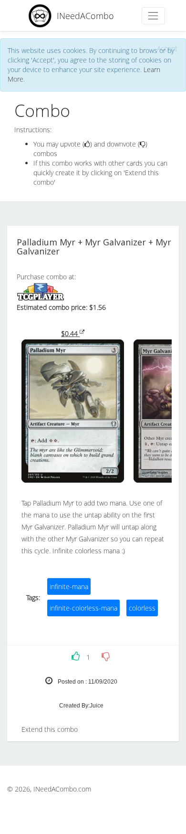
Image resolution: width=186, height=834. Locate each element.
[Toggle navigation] (153, 15)
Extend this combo (49, 729)
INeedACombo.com (62, 788)
